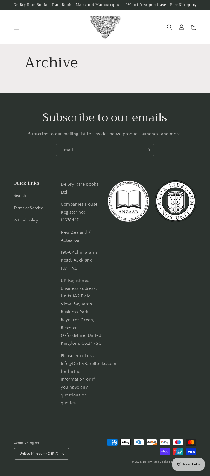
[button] (16, 27)
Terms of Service (28, 208)
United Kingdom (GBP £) (39, 453)
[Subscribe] (148, 150)
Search (20, 196)
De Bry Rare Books (155, 461)
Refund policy (26, 220)
